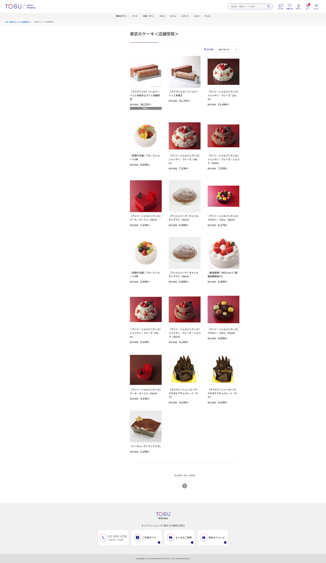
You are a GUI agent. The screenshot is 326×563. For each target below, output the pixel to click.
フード (135, 16)
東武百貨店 (163, 518)
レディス (184, 16)
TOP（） (18, 22)
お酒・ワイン (148, 16)
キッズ (207, 16)
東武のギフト (121, 16)
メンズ (196, 16)
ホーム (173, 16)
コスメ (162, 16)
